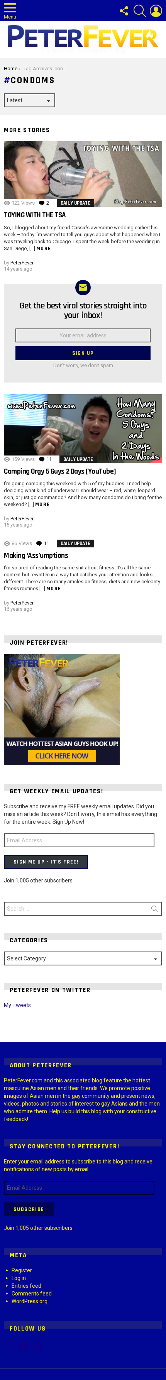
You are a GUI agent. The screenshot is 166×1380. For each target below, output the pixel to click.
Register (22, 1270)
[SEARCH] (140, 10)
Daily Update (75, 203)
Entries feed (26, 1286)
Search (154, 910)
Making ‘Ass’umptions (36, 555)
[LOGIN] (156, 10)
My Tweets (17, 1005)
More (43, 248)
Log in (19, 1278)
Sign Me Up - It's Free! (46, 861)
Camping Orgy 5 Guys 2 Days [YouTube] (60, 471)
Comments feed (32, 1293)
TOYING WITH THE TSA (35, 215)
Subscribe (29, 1209)
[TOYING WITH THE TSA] (83, 174)
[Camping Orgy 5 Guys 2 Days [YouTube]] (83, 428)
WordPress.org (29, 1301)
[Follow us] (123, 10)
